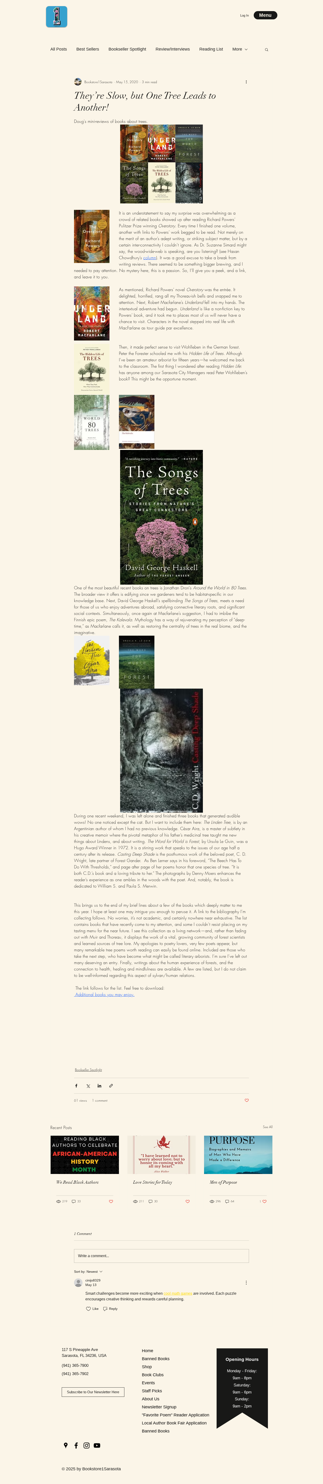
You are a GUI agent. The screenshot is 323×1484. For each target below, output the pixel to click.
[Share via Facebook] (76, 1085)
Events (148, 1382)
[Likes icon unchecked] (88, 1309)
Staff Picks (152, 1391)
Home (147, 1350)
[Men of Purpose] (238, 1155)
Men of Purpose (223, 1182)
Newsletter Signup (158, 1407)
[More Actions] (246, 1283)
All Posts (58, 49)
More (237, 49)
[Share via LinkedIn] (99, 1085)
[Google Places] (66, 1445)
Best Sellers (87, 49)
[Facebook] (76, 1445)
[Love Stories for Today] (161, 1155)
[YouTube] (97, 1445)
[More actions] (246, 82)
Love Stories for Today (152, 1182)
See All (268, 1127)
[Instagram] (87, 1445)
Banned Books (156, 1358)
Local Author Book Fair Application (158, 1423)
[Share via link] (111, 1085)
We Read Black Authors (77, 1182)
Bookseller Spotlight (127, 49)
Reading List (211, 49)
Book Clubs (153, 1374)
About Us (150, 1399)
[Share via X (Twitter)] (88, 1085)
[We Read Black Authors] (85, 1155)
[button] (266, 49)
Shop (147, 1366)
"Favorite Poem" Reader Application (158, 1415)
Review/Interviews (173, 49)
